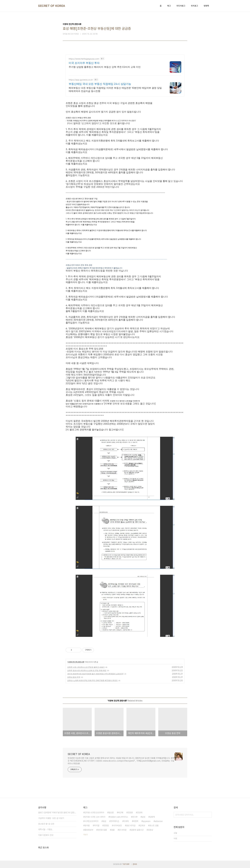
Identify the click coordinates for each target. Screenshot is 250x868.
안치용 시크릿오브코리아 (94, 812)
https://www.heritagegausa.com (84, 59)
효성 (104, 821)
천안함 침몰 (102, 830)
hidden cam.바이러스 (119, 817)
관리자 (135, 864)
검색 (209, 814)
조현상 (150, 830)
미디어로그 (181, 6)
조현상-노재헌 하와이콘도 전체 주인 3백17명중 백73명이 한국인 (92, 680)
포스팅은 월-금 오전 (46, 824)
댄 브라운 (122, 830)
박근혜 (120, 812)
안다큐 (134, 817)
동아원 (87, 825)
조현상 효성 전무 (73, 677)
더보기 (85, 835)
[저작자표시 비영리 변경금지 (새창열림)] (98, 650)
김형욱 (152, 817)
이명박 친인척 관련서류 (76, 662)
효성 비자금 (130, 825)
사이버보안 (117, 825)
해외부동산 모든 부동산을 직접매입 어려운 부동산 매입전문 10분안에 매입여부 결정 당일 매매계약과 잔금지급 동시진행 (115, 89)
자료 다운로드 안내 (45, 835)
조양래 (139, 812)
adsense (159, 821)
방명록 (206, 6)
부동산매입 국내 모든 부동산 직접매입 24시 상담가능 (100, 83)
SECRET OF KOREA (51, 6)
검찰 (113, 830)
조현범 (106, 825)
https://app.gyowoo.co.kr (81, 79)
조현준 (130, 812)
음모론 (111, 812)
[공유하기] (74, 650)
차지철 (96, 825)
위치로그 (194, 6)
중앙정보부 (88, 830)
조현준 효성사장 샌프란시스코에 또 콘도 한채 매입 (86, 670)
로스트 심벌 (154, 825)
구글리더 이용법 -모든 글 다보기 (51, 818)
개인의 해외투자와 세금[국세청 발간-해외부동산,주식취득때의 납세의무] (95, 674)
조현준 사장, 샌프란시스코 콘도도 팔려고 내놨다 (86, 667)
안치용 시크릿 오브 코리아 (94, 817)
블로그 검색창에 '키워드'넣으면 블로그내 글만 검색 (57, 812)
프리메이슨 (115, 821)
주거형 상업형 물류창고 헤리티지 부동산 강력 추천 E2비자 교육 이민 (105, 66)
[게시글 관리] (78, 650)
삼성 (143, 817)
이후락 (126, 821)
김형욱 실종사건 (137, 830)
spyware (146, 821)
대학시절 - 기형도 (45, 829)
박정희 (135, 821)
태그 (169, 6)
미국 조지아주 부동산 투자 (84, 62)
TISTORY (125, 864)
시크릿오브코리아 (91, 821)
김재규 (142, 825)
